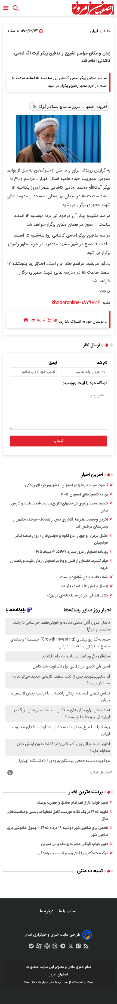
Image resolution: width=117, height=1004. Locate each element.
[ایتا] (55, 947)
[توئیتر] (49, 321)
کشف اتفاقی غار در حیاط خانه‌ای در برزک (77, 595)
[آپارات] (39, 947)
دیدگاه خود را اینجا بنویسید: (85, 383)
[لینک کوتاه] (38, 321)
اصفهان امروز (58, 975)
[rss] (86, 947)
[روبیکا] (47, 947)
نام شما (102, 363)
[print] (26, 320)
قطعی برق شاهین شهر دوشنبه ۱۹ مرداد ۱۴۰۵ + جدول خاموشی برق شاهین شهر (57, 831)
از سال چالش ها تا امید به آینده (84, 586)
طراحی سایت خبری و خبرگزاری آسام (52, 935)
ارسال (58, 441)
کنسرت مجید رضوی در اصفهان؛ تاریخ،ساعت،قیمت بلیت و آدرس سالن (59, 507)
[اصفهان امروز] (93, 8)
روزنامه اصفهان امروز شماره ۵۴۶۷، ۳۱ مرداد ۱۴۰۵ (71, 552)
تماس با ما (68, 911)
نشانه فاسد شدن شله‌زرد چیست (84, 577)
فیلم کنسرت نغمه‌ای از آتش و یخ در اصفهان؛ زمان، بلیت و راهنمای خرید (59, 564)
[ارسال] (33, 321)
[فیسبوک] (44, 321)
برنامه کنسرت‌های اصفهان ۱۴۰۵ (84, 494)
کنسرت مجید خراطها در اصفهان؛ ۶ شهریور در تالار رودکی (66, 485)
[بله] (31, 947)
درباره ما (47, 911)
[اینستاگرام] (78, 947)
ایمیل (53, 363)
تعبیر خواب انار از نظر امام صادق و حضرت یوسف (72, 803)
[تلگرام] (55, 321)
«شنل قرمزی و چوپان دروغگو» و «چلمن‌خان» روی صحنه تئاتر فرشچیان (62, 539)
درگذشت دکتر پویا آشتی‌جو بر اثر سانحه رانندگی (72, 853)
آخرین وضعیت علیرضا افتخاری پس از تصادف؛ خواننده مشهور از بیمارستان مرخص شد (60, 523)
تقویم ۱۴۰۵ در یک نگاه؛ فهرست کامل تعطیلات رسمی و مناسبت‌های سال (57, 815)
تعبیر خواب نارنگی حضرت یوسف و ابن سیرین (74, 844)
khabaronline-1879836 (76, 303)
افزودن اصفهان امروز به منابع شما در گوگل (72, 106)
